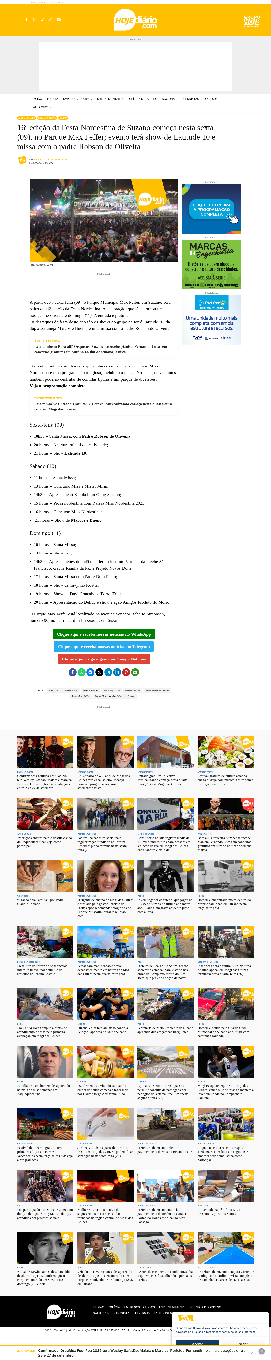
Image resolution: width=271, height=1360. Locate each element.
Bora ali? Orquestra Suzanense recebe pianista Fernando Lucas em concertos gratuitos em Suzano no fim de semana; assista (225, 844)
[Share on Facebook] (73, 672)
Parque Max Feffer (80, 696)
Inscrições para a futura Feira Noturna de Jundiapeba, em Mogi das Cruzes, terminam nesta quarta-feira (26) (224, 970)
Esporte (81, 1024)
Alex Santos (203, 1205)
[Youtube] (59, 20)
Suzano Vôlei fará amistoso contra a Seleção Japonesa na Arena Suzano (102, 1030)
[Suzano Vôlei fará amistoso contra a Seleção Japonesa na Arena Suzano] (105, 1004)
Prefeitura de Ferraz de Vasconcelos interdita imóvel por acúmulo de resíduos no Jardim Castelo (42, 970)
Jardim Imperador (111, 690)
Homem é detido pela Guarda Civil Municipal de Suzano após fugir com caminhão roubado (223, 1032)
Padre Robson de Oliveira (157, 690)
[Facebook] (26, 20)
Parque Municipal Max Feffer (108, 696)
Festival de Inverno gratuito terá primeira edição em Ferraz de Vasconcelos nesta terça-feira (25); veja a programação (45, 1154)
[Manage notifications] (262, 1351)
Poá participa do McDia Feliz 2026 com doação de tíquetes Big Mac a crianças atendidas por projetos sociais (45, 1214)
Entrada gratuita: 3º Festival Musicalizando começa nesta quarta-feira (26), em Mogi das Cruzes (163, 780)
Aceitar (197, 1344)
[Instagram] (35, 20)
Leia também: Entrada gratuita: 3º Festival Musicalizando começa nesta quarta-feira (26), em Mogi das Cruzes (103, 406)
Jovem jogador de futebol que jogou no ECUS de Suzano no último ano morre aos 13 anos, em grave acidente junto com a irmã (165, 906)
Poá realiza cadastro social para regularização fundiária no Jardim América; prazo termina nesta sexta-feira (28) (102, 844)
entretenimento (70, 690)
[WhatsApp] (51, 20)
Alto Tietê (53, 690)
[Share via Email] (135, 672)
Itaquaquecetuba (206, 1143)
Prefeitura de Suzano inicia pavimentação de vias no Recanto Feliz (164, 1150)
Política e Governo (86, 834)
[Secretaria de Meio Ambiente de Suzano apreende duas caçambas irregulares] (165, 1004)
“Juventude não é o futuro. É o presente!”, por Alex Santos (219, 1212)
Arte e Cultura (26, 118)
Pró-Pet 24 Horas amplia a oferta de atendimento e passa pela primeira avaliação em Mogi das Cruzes (42, 1032)
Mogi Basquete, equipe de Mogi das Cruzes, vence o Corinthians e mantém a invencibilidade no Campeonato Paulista (226, 1092)
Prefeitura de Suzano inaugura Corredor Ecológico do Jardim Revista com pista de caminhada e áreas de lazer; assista (226, 1276)
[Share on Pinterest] (126, 672)
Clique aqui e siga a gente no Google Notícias (104, 659)
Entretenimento (47, 118)
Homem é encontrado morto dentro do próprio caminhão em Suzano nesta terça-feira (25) (224, 904)
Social (20, 1024)
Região (63, 118)
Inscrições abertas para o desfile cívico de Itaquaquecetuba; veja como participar (44, 842)
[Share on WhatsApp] (82, 672)
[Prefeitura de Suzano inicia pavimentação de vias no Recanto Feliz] (165, 1124)
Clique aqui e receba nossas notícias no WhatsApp (104, 634)
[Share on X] (99, 672)
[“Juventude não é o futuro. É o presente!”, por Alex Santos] (226, 1186)
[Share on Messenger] (90, 672)
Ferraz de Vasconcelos (28, 962)
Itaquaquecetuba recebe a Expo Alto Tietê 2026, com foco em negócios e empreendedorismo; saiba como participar (223, 1154)
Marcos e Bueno (132, 690)
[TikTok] (42, 20)
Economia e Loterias (208, 962)
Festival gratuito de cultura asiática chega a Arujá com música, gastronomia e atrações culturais (225, 780)
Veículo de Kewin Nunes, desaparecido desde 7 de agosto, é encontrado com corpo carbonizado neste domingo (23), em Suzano (105, 1278)
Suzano (131, 696)
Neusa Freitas (144, 1267)
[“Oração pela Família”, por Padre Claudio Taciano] (45, 876)
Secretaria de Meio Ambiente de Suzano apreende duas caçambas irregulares (165, 1030)
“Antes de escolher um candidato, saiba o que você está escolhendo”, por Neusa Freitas (165, 1276)
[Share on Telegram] (108, 672)
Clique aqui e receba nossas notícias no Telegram (104, 646)
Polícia (140, 896)
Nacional (141, 1081)
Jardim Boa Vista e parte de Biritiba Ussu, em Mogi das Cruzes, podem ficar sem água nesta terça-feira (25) (105, 1152)
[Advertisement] (135, 66)
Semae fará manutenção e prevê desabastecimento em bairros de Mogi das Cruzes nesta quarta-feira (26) (104, 970)
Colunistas (22, 896)
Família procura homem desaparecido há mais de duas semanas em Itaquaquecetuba (43, 1090)
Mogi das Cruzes (145, 834)
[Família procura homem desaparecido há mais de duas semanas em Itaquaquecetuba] (45, 1062)
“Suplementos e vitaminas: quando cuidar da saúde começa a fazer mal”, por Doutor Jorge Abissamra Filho (103, 1090)
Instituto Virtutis (90, 690)
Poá (139, 962)
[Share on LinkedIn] (117, 672)
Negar (243, 1344)
